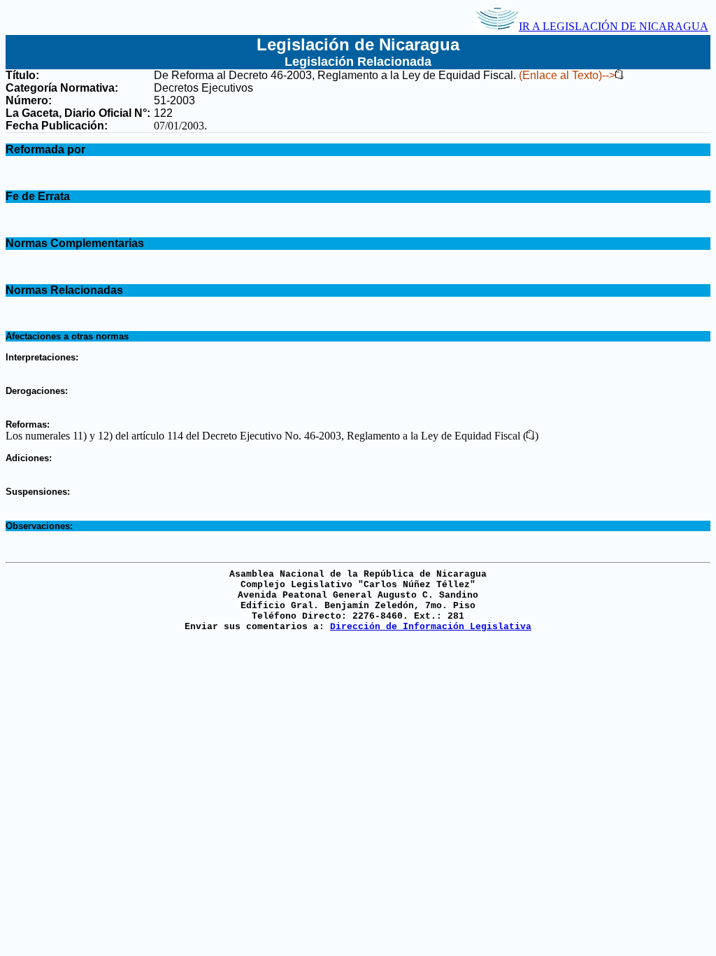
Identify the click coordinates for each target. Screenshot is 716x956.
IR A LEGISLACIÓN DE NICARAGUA (613, 26)
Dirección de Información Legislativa (430, 626)
